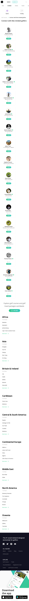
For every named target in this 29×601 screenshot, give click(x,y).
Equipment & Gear (17, 564)
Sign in (8, 2)
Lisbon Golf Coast (6, 450)
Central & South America (14, 415)
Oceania (6, 515)
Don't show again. (14, 600)
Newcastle (4, 385)
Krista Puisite (8, 194)
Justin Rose (8, 114)
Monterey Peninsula (6, 493)
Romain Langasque (8, 275)
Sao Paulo (4, 425)
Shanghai (4, 346)
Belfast (3, 379)
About (4, 551)
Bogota (4, 420)
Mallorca (4, 447)
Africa (5, 317)
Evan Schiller (8, 291)
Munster (4, 382)
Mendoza (4, 431)
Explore (15, 310)
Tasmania (4, 526)
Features (21, 551)
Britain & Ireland (10, 368)
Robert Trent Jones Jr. (8, 81)
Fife (3, 374)
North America (9, 488)
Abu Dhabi (4, 474)
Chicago (4, 501)
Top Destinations (7, 564)
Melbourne (4, 520)
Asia (4, 341)
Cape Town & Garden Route (8, 330)
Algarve (4, 455)
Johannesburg (5, 328)
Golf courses (4, 17)
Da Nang (4, 358)
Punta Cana (5, 401)
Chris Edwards (8, 242)
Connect (8, 38)
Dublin (3, 376)
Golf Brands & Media (13, 567)
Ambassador (6, 554)
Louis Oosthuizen (8, 97)
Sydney (3, 523)
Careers (10, 551)
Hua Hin (4, 349)
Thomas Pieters (8, 258)
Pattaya (4, 352)
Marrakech (4, 325)
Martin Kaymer (8, 130)
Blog (15, 551)
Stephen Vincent (8, 162)
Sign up (15, 2)
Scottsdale (4, 499)
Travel (12, 562)
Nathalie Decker (9, 226)
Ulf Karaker (8, 210)
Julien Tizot (8, 146)
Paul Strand (8, 178)
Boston (4, 504)
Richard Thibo (8, 65)
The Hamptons (5, 496)
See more (4, 333)
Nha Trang (4, 355)
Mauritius (4, 322)
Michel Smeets (8, 33)
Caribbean (7, 396)
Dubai (3, 477)
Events (4, 567)
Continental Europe (11, 442)
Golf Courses (6, 562)
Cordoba (4, 428)
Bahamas (4, 404)
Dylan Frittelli (8, 49)
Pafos (3, 453)
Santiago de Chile (6, 423)
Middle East (8, 469)
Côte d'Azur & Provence (7, 458)
